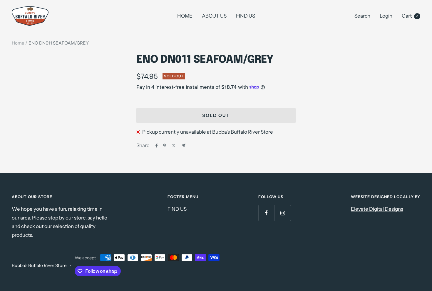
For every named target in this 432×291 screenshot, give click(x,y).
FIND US (245, 16)
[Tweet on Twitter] (173, 146)
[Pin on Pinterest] (164, 146)
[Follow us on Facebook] (266, 213)
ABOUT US (214, 16)
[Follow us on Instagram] (282, 213)
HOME (184, 16)
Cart (410, 16)
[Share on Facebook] (156, 146)
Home (18, 43)
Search (362, 16)
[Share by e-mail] (183, 145)
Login (386, 16)
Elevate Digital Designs (377, 209)
